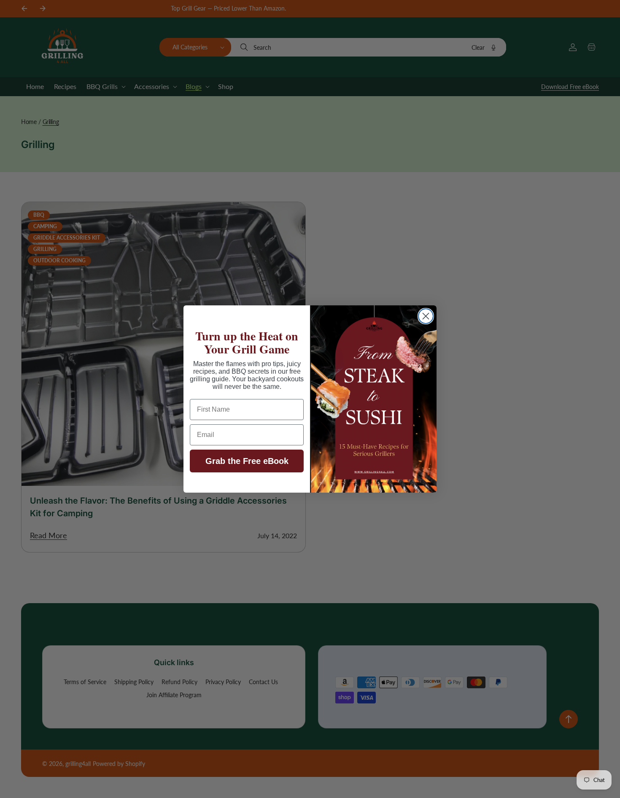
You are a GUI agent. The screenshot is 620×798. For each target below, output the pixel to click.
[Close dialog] (425, 316)
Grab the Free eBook (246, 461)
